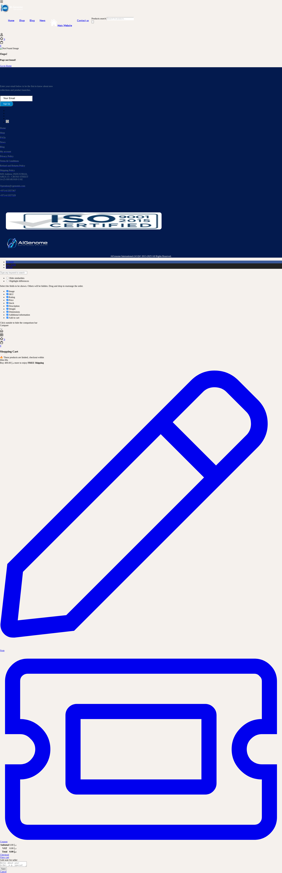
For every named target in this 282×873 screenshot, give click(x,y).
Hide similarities (16, 278)
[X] (7, 122)
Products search (99, 18)
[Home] (141, 331)
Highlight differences (19, 281)
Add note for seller (8, 860)
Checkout (4, 854)
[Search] (93, 21)
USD (9, 267)
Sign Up (6, 104)
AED (10, 262)
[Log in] (1, 35)
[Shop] (141, 335)
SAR (11, 265)
